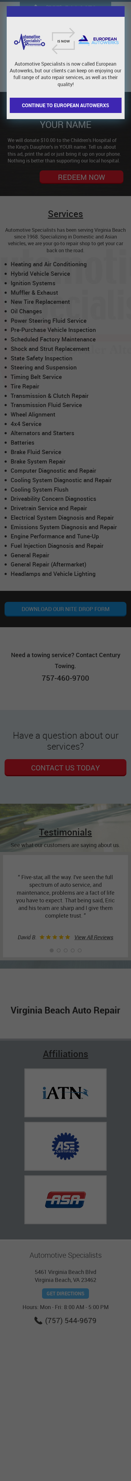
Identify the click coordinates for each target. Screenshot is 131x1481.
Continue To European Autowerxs (65, 105)
